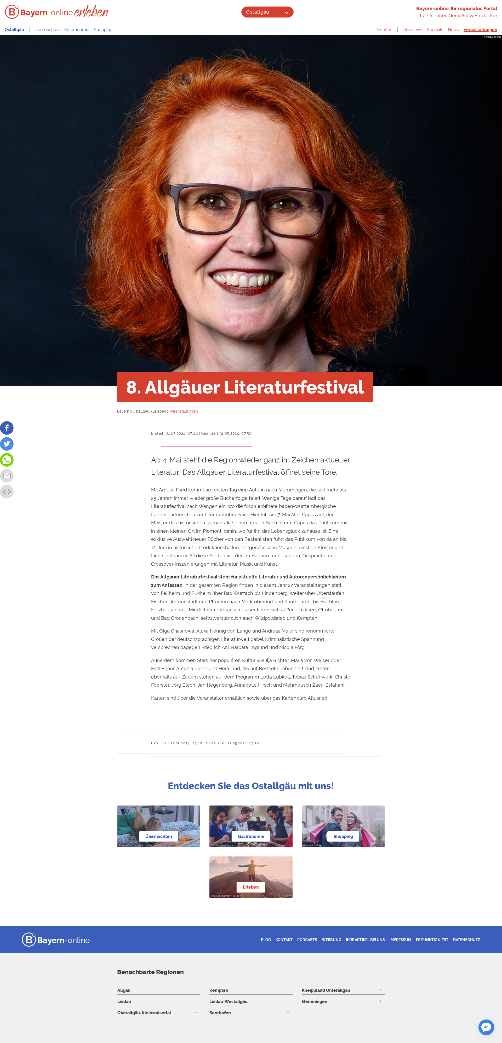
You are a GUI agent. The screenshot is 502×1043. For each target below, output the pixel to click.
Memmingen (314, 1001)
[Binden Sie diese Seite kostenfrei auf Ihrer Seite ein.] (7, 492)
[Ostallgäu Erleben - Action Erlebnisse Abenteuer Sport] (92, 11)
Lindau (124, 1001)
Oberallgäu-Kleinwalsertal (144, 1012)
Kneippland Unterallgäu (326, 990)
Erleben (384, 29)
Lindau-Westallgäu (228, 1001)
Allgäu (123, 990)
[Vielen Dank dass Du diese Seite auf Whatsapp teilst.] (7, 460)
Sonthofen (220, 1012)
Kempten (218, 990)
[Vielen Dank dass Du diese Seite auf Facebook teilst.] (7, 428)
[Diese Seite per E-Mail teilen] (7, 476)
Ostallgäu (257, 12)
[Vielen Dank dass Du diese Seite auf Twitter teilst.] (7, 444)
